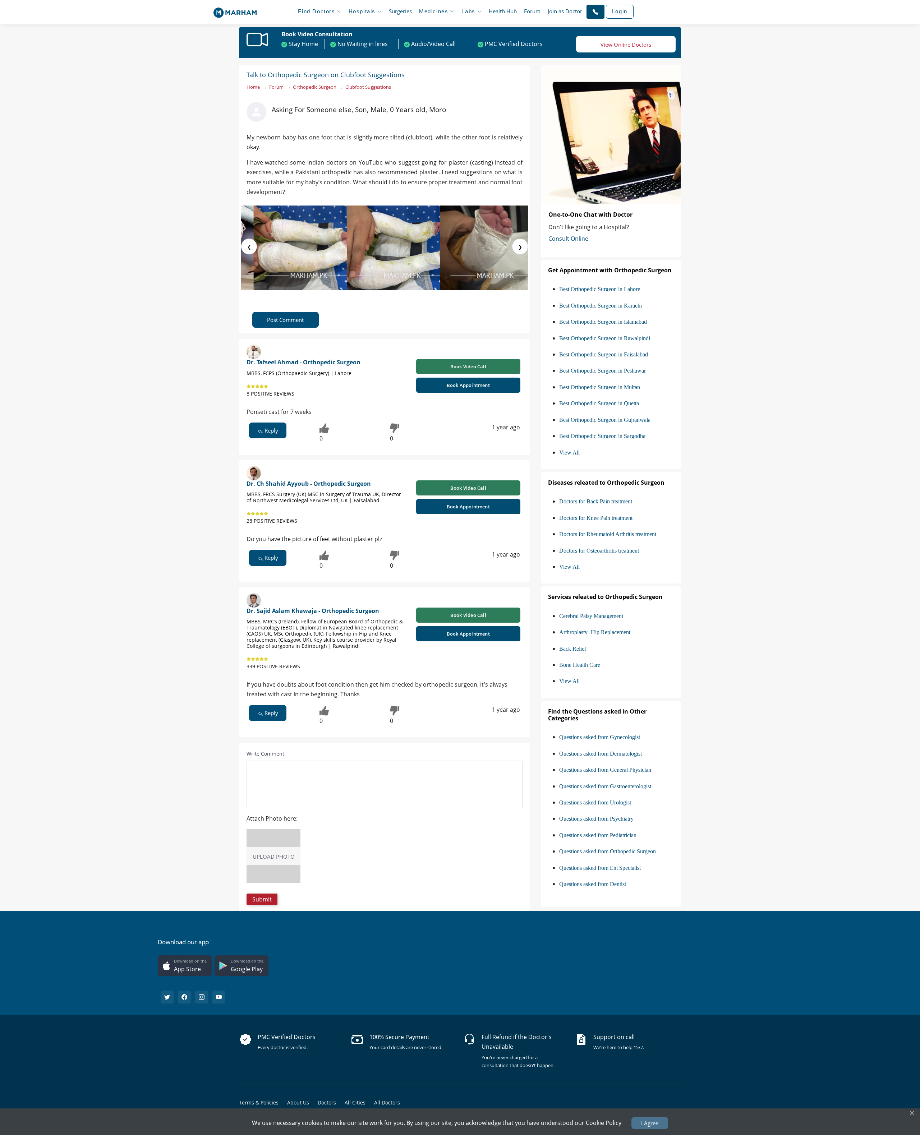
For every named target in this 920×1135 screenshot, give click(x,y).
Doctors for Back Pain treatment (595, 501)
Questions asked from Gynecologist (599, 737)
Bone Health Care (579, 665)
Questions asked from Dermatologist (600, 754)
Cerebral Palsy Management (591, 616)
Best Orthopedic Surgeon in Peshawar (602, 371)
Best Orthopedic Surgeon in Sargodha (602, 436)
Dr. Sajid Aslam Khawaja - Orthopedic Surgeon (313, 611)
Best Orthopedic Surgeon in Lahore (599, 289)
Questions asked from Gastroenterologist (605, 786)
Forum (532, 11)
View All (569, 452)
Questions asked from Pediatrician (597, 835)
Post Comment (285, 319)
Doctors (327, 1102)
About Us (298, 1102)
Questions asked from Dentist (592, 884)
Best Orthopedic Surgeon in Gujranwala (604, 420)
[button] (595, 11)
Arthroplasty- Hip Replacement (594, 632)
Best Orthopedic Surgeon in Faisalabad (603, 354)
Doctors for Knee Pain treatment (595, 518)
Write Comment (265, 753)
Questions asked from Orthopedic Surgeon (607, 851)
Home (253, 87)
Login (619, 11)
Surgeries (400, 11)
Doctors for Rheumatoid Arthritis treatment (607, 534)
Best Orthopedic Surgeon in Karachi (600, 306)
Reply (270, 430)
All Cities (355, 1102)
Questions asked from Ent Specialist (600, 868)
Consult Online (568, 239)
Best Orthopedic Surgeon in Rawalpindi (604, 338)
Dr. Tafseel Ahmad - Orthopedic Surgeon (303, 362)
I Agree (649, 1123)
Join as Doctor (565, 11)
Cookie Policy (603, 1122)
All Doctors (387, 1102)
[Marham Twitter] (167, 997)
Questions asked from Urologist (595, 802)
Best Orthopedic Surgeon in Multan (599, 387)
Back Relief (572, 649)
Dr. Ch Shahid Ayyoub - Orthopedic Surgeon (309, 484)
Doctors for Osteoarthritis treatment (599, 551)
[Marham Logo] (235, 10)
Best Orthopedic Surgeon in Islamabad (603, 322)
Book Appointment (468, 385)
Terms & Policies (259, 1102)
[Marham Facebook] (184, 997)
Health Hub (503, 11)
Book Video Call (468, 366)
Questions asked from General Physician (605, 770)
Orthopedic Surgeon (314, 87)
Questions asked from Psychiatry (596, 819)
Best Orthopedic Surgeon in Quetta (599, 403)
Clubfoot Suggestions (368, 87)
